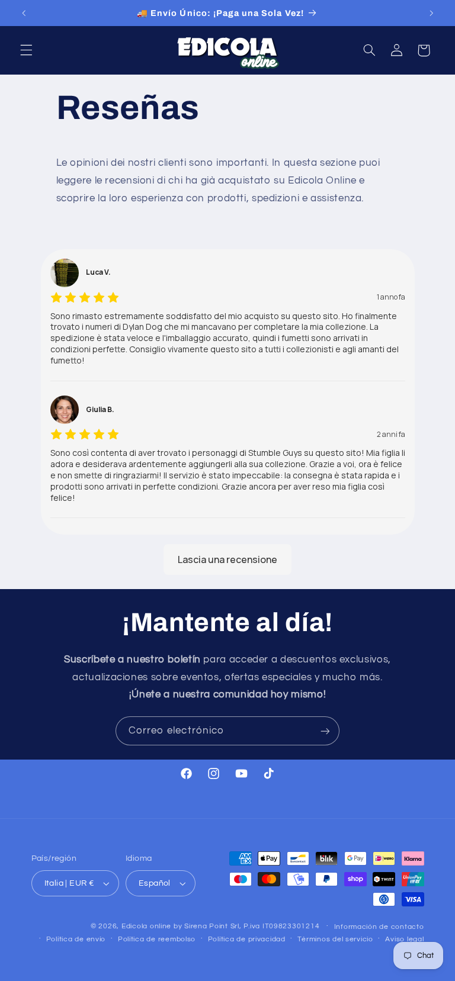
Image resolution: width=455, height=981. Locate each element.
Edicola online (146, 926)
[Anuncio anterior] (24, 13)
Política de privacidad (247, 939)
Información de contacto (379, 927)
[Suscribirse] (325, 730)
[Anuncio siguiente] (431, 13)
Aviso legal (404, 939)
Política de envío (76, 939)
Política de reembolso (157, 939)
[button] (26, 50)
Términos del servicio (335, 939)
